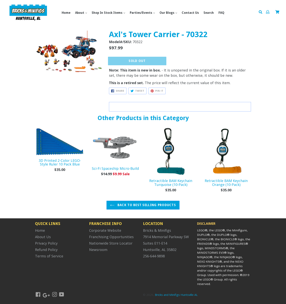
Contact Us (190, 13)
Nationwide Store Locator (110, 243)
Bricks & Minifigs (157, 230)
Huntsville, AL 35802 (159, 249)
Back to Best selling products (146, 205)
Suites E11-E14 (155, 243)
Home (66, 13)
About (80, 13)
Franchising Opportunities (111, 236)
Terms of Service (49, 256)
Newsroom (98, 249)
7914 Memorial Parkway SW (166, 236)
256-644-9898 (154, 256)
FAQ (221, 13)
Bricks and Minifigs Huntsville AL (176, 295)
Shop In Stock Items (107, 13)
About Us (43, 236)
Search (209, 13)
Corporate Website (105, 230)
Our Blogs (167, 13)
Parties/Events (141, 13)
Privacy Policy (46, 243)
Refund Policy (46, 249)
